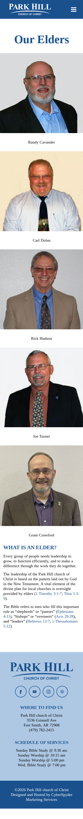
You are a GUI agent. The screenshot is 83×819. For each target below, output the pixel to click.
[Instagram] (48, 691)
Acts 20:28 (64, 616)
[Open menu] (73, 9)
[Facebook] (20, 691)
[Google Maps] (62, 691)
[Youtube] (34, 691)
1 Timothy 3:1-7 (49, 593)
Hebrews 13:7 (38, 621)
